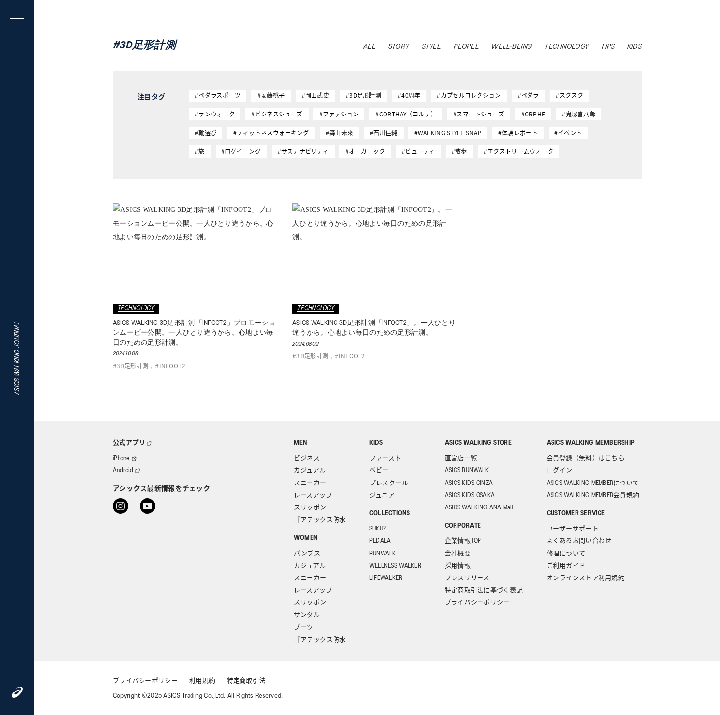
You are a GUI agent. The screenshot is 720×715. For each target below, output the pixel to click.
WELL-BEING (511, 47)
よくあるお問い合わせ (579, 541)
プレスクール (388, 483)
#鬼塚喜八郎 (579, 114)
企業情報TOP (463, 541)
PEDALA (380, 541)
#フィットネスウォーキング (271, 132)
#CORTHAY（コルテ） (405, 114)
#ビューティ (418, 151)
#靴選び (205, 132)
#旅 (200, 151)
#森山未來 (339, 132)
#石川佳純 (383, 132)
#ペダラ (528, 95)
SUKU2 (377, 528)
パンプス (307, 553)
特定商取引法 (246, 681)
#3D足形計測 (363, 95)
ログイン (560, 470)
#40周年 (409, 95)
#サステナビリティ (303, 151)
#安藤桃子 (271, 95)
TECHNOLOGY (566, 47)
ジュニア (382, 495)
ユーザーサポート (573, 528)
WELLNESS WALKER (395, 566)
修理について (566, 553)
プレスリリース (467, 578)
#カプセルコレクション (469, 95)
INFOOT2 (172, 365)
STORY (398, 47)
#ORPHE (533, 114)
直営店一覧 (461, 458)
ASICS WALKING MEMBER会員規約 (593, 495)
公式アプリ (129, 443)
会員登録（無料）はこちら (585, 458)
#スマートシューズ (478, 114)
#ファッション (339, 114)
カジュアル (310, 470)
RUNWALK (382, 553)
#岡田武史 (315, 95)
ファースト (385, 458)
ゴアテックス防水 (320, 520)
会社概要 (458, 553)
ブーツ (303, 627)
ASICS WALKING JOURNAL (17, 358)
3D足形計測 (132, 365)
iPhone (121, 458)
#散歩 (459, 151)
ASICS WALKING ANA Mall (479, 507)
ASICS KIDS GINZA (469, 483)
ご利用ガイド (566, 566)
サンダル (307, 615)
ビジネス (307, 458)
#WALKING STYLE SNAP (447, 132)
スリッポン (310, 507)
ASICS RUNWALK (467, 470)
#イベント (568, 132)
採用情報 (458, 566)
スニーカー (310, 483)
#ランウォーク (215, 114)
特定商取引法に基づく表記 (484, 590)
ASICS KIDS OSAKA (470, 495)
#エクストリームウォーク (518, 151)
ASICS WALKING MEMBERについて (593, 483)
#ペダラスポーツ (217, 95)
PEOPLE (466, 47)
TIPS (608, 47)
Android (123, 470)
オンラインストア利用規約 (585, 578)
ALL (369, 47)
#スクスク (569, 95)
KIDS (634, 47)
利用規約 (202, 681)
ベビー (379, 470)
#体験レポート (518, 132)
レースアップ (313, 495)
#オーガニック (365, 151)
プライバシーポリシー (477, 602)
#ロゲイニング (241, 151)
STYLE (431, 47)
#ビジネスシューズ (277, 114)
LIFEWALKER (386, 578)
